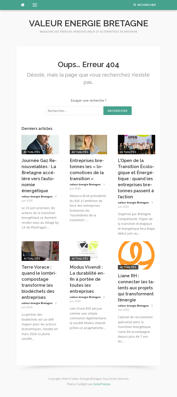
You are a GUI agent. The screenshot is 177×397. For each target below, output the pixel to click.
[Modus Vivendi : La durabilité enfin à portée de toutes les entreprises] (88, 251)
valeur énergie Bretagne (37, 196)
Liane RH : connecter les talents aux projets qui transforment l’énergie (136, 287)
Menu (33, 5)
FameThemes (102, 384)
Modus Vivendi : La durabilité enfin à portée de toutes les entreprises (87, 279)
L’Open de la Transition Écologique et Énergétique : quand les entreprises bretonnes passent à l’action (136, 178)
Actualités (32, 152)
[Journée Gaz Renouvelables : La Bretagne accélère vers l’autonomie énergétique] (40, 144)
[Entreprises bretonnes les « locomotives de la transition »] (88, 144)
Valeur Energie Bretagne (88, 23)
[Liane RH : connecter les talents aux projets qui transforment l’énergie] (136, 255)
